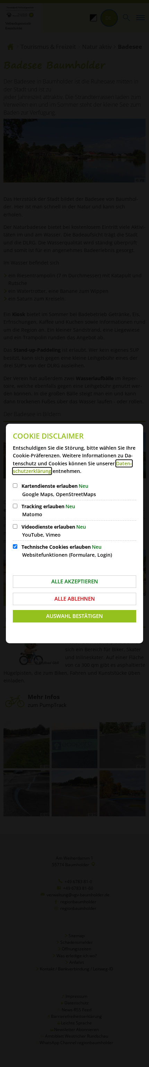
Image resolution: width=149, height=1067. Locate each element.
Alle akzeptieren (74, 581)
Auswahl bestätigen (74, 615)
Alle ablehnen (74, 598)
